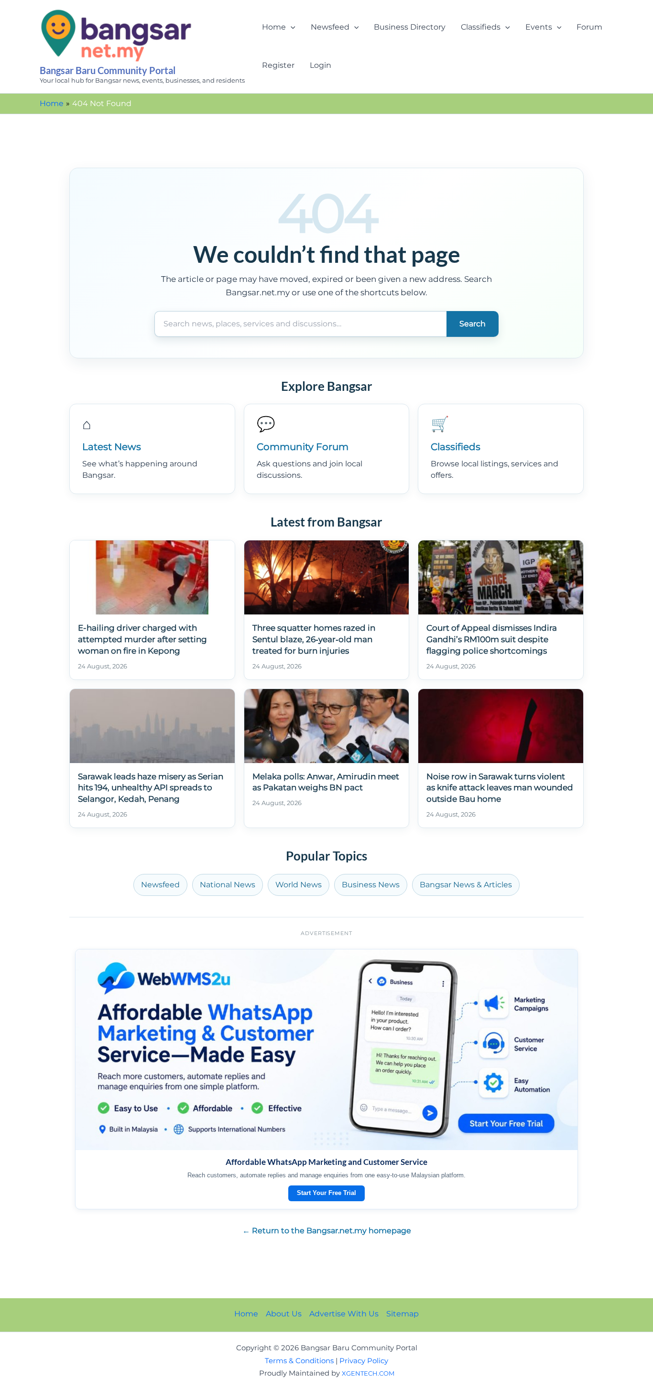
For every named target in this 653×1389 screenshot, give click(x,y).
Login (320, 65)
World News (298, 884)
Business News (371, 884)
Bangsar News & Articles (466, 884)
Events (538, 27)
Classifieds (481, 27)
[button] (290, 27)
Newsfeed (330, 27)
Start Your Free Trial (326, 1192)
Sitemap (402, 1313)
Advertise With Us (344, 1313)
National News (227, 884)
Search (472, 323)
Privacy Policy (363, 1361)
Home (274, 27)
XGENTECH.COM (368, 1373)
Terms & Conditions (299, 1361)
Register (278, 65)
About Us (284, 1313)
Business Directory (410, 27)
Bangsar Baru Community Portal (107, 70)
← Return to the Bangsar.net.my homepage (326, 1230)
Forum (589, 27)
